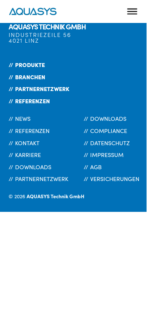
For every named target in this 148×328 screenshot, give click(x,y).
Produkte (30, 64)
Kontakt (27, 143)
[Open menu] (132, 11)
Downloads (33, 167)
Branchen (30, 77)
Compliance (108, 130)
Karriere (28, 154)
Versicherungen (114, 178)
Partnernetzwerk (42, 88)
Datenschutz (110, 143)
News (23, 118)
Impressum (107, 154)
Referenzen (32, 101)
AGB (96, 167)
